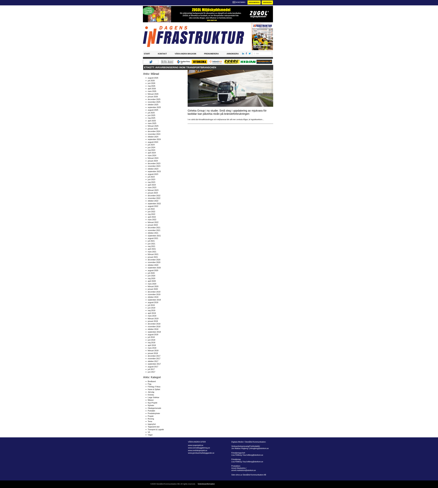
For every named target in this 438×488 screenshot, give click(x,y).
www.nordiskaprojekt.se (197, 450)
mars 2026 (152, 91)
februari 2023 (153, 190)
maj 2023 (151, 182)
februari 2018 (153, 351)
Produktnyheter (154, 413)
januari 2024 (153, 161)
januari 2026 (153, 97)
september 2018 (154, 332)
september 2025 (154, 107)
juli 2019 (151, 305)
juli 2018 (151, 337)
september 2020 (154, 268)
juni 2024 (151, 147)
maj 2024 (151, 150)
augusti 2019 (153, 302)
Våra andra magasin (185, 54)
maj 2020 (151, 278)
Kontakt (162, 54)
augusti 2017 (153, 367)
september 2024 (154, 139)
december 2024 (154, 131)
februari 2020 (153, 286)
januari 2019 (153, 321)
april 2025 (152, 121)
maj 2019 (151, 310)
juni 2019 (151, 308)
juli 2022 (151, 209)
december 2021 (154, 228)
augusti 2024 (153, 142)
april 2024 (152, 153)
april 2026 (152, 89)
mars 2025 (152, 123)
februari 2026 (153, 94)
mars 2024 (152, 155)
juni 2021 (151, 244)
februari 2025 (153, 126)
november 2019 (154, 294)
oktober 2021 (153, 233)
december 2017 (154, 356)
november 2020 (154, 262)
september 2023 (154, 171)
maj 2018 (151, 343)
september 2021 (154, 236)
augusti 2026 (153, 78)
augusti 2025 (153, 110)
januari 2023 (153, 193)
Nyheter (151, 405)
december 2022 (154, 196)
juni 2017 (151, 372)
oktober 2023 (153, 169)
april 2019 (152, 313)
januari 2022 (153, 225)
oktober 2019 (153, 297)
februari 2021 (153, 254)
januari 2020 (153, 289)
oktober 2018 (153, 329)
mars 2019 (152, 316)
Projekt (150, 416)
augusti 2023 (153, 174)
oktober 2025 (153, 105)
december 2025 (154, 99)
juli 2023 (151, 177)
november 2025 (154, 102)
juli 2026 (151, 81)
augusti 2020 (153, 270)
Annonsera (267, 2)
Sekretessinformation (206, 484)
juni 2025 (151, 115)
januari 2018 (153, 353)
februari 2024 (153, 158)
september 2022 (154, 204)
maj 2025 (151, 118)
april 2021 (152, 249)
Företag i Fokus (154, 387)
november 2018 (154, 327)
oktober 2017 (153, 361)
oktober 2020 (153, 265)
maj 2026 (151, 86)
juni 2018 (151, 340)
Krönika (151, 395)
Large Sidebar (153, 397)
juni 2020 (151, 276)
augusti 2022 (153, 206)
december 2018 (154, 324)
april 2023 (152, 185)
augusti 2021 (153, 238)
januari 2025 (153, 129)
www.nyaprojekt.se (195, 445)
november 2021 (154, 230)
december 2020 (154, 260)
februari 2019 (153, 319)
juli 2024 (151, 145)
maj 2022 (151, 214)
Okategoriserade (154, 408)
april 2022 (152, 217)
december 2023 (154, 163)
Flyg (149, 384)
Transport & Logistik (156, 430)
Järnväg (151, 392)
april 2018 (152, 345)
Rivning (151, 419)
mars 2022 (152, 220)
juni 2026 (151, 83)
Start (147, 54)
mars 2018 (152, 348)
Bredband (152, 381)
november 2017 (154, 359)
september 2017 (154, 364)
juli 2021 (151, 241)
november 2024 (154, 134)
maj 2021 (151, 246)
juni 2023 (151, 179)
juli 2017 (151, 369)
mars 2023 (152, 187)
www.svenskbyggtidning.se (199, 448)
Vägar (150, 435)
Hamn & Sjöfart (154, 389)
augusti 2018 (153, 335)
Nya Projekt (152, 403)
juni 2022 (151, 212)
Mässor (151, 400)
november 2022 (154, 198)
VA (149, 432)
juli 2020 (151, 273)
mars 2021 (152, 252)
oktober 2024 (153, 137)
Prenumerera (254, 2)
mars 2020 (152, 284)
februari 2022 (153, 222)
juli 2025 (151, 113)
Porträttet (151, 411)
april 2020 (152, 281)
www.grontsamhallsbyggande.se (201, 453)
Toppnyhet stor (154, 427)
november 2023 (154, 166)
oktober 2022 (153, 201)
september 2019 (154, 300)
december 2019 (154, 292)
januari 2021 (153, 257)
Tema (150, 421)
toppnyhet (152, 424)
